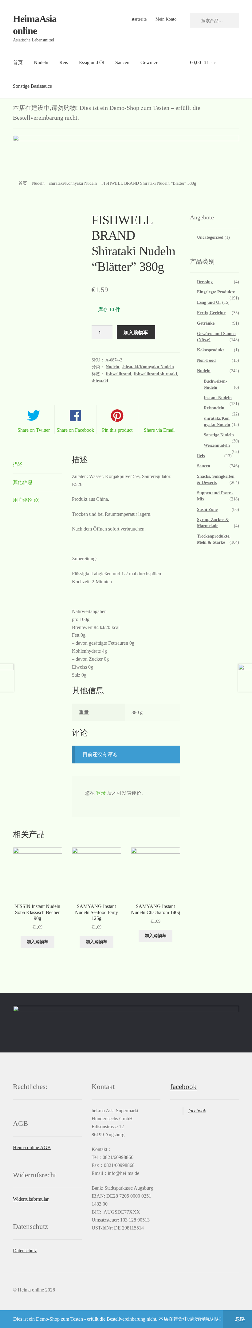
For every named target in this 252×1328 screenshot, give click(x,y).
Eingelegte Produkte (216, 292)
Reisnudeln (214, 408)
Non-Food (206, 360)
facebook (183, 1087)
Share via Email (159, 430)
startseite (139, 19)
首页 (18, 62)
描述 (18, 464)
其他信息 (23, 482)
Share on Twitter (34, 430)
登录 (101, 793)
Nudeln (41, 62)
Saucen (122, 62)
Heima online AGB (32, 1147)
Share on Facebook (75, 430)
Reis (63, 62)
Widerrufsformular (31, 1199)
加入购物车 (136, 332)
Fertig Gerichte (211, 313)
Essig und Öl (91, 62)
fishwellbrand (118, 374)
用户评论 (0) (26, 500)
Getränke (206, 323)
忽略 (240, 1319)
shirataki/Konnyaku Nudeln (73, 183)
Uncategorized (210, 237)
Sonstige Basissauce (32, 86)
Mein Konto (166, 19)
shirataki (100, 381)
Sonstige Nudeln (219, 435)
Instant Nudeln (218, 398)
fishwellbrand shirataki (155, 374)
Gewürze (149, 62)
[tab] (37, 464)
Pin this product (117, 430)
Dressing (205, 282)
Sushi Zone (207, 509)
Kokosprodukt (210, 350)
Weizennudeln (217, 445)
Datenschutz (25, 1250)
